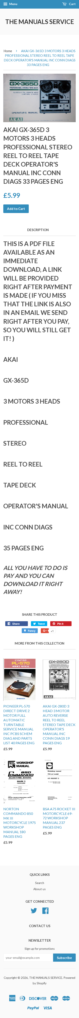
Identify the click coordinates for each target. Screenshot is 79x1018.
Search (39, 883)
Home (8, 51)
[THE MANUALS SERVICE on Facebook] (45, 910)
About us (39, 889)
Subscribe (64, 958)
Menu (13, 4)
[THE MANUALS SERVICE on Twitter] (34, 910)
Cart (72, 4)
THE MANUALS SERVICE (39, 21)
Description (38, 230)
